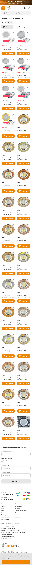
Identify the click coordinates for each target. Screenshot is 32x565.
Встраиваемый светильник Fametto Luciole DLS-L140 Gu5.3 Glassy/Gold (23, 186)
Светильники (5, 517)
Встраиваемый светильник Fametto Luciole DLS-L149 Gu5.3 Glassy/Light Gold (23, 351)
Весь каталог (5, 519)
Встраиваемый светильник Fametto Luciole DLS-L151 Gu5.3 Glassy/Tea (8, 433)
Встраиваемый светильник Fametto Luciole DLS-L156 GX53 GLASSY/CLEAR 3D (23, 76)
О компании (18, 506)
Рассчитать (16, 481)
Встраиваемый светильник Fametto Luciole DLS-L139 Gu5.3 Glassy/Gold (23, 158)
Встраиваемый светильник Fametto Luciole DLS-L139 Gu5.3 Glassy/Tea (8, 186)
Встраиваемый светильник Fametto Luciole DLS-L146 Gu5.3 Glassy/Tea (23, 296)
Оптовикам (18, 515)
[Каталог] (3, 8)
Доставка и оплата (20, 510)
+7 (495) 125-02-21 (7, 495)
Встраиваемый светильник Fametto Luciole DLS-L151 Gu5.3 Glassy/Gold (23, 406)
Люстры (3, 506)
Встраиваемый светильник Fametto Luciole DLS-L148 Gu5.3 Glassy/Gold (8, 351)
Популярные (23, 27)
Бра (2, 508)
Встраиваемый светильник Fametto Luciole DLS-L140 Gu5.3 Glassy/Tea (8, 213)
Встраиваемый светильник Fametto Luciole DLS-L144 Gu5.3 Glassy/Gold (8, 268)
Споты (3, 510)
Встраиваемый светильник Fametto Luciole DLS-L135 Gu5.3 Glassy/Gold (23, 131)
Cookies (13, 555)
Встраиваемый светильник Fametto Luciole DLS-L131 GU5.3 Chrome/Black (23, 433)
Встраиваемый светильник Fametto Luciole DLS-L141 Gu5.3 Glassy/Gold (23, 213)
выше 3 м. (6, 462)
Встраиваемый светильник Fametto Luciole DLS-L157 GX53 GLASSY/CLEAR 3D (8, 103)
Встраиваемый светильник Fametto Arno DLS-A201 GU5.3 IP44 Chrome (23, 48)
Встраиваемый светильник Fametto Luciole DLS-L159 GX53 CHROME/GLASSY (23, 103)
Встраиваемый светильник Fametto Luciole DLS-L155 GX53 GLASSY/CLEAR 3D (8, 76)
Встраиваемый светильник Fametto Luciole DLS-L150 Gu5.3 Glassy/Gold (23, 378)
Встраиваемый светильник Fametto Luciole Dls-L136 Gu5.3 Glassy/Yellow (8, 158)
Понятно (16, 562)
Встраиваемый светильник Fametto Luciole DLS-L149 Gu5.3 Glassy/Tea (8, 378)
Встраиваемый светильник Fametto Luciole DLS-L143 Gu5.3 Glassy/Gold (8, 241)
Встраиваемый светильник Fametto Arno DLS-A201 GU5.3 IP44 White (8, 48)
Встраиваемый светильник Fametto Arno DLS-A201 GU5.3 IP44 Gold (8, 131)
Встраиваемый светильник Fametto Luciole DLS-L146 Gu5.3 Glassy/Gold (8, 296)
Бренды (17, 508)
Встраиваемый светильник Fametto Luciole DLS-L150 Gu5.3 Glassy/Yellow (8, 406)
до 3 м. (5, 460)
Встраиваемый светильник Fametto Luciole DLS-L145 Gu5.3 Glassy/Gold (23, 268)
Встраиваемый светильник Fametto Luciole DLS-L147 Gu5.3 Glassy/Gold (8, 323)
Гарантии (18, 512)
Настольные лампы (7, 512)
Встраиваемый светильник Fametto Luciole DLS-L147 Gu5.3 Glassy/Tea (23, 323)
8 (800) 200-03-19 (7, 499)
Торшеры (4, 515)
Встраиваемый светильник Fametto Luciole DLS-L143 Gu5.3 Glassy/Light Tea (23, 241)
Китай (8, 22)
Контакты (18, 517)
